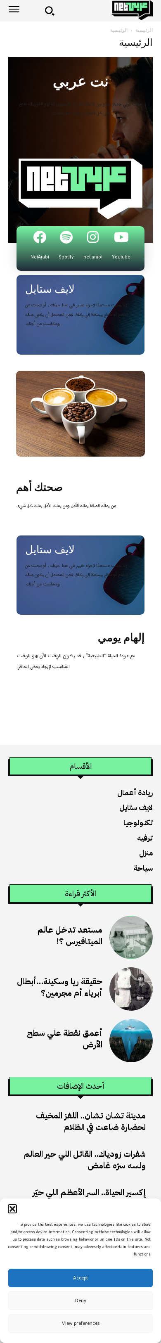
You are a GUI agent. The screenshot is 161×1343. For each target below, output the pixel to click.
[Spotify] (66, 237)
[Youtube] (121, 237)
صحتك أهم (39, 487)
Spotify (66, 257)
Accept (80, 1278)
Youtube (121, 257)
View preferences (80, 1323)
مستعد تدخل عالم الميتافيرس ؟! (70, 935)
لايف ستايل (50, 289)
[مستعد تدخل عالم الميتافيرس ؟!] (131, 937)
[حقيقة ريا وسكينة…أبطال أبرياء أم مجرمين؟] (131, 989)
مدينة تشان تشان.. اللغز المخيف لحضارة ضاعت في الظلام (91, 1121)
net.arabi (92, 257)
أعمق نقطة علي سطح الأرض (64, 1039)
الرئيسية (144, 29)
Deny (80, 1301)
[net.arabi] (92, 237)
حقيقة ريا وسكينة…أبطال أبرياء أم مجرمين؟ (59, 987)
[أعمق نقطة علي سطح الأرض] (131, 1040)
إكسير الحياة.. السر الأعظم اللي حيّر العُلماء (89, 1198)
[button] (12, 1209)
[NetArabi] (39, 237)
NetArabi (40, 257)
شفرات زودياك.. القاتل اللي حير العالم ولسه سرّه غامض (85, 1160)
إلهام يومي (121, 637)
